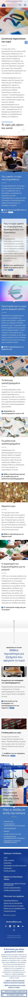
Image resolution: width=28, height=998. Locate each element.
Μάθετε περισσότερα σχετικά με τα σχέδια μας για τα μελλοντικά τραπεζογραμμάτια (13, 477)
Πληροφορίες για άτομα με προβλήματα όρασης (12, 841)
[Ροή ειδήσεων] (14, 930)
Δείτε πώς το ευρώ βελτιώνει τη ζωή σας (13, 211)
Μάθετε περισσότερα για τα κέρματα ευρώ (12, 535)
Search (20, 5)
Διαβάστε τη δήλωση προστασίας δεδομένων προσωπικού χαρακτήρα (14, 981)
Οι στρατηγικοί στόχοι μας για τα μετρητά (13, 609)
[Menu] (25, 5)
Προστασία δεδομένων (11, 900)
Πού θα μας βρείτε (10, 871)
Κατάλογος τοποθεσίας (10, 915)
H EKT (5, 857)
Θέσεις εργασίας (9, 860)
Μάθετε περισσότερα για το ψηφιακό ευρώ (12, 348)
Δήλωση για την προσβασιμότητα (14, 908)
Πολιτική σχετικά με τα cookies (13, 906)
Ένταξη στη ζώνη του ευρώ (12, 834)
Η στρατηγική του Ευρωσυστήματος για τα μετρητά (14, 824)
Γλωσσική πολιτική (10, 911)
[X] (6, 926)
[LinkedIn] (10, 926)
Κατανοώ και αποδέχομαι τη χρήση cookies (15, 991)
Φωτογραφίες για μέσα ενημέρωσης (15, 865)
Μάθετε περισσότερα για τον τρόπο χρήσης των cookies (15, 986)
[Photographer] (27, 33)
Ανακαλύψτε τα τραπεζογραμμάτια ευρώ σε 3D (12, 412)
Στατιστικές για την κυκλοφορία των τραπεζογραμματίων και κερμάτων (10, 705)
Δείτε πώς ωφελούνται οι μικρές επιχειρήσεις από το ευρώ (14, 268)
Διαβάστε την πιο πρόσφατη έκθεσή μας (13, 755)
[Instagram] (14, 926)
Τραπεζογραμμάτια (10, 828)
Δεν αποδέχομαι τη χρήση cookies (15, 995)
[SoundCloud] (22, 926)
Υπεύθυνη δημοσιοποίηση (12, 890)
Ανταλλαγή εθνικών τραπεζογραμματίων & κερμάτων (14, 837)
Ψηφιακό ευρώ (8, 821)
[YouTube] (18, 926)
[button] (25, 2)
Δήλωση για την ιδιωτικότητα (13, 903)
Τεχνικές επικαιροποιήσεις (12, 887)
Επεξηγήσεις (8, 863)
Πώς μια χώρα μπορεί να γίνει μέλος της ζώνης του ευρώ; (11, 796)
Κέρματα (6, 831)
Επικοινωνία (8, 868)
